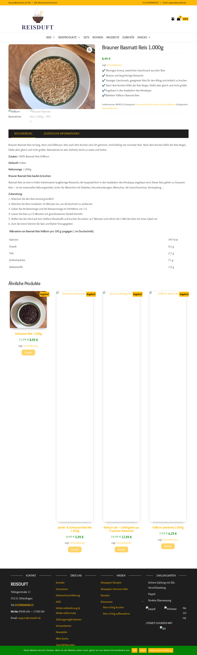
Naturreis (140, 104)
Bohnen (97, 37)
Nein (143, 650)
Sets (86, 37)
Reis (48, 37)
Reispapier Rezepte (111, 582)
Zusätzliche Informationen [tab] (61, 133)
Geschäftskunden (65, 645)
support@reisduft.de (177, 2)
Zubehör (128, 37)
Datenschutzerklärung (68, 595)
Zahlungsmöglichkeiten (68, 619)
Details (28, 352)
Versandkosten (114, 64)
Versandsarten (63, 625)
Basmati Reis (107, 108)
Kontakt (60, 582)
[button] (89, 50)
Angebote (112, 37)
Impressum (62, 589)
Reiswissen (107, 601)
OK (134, 650)
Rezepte (105, 595)
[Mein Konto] (173, 19)
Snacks (142, 37)
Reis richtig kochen (113, 607)
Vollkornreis (171, 104)
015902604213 (152, 2)
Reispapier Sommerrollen (114, 589)
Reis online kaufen (157, 104)
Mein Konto (62, 638)
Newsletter (61, 632)
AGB (58, 601)
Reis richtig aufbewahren (116, 613)
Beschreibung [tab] (23, 133)
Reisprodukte (67, 37)
